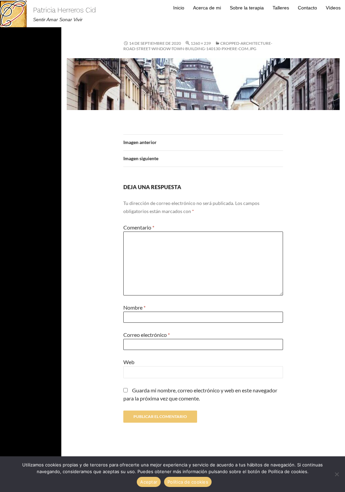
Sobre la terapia (247, 7)
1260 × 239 (201, 43)
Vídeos (333, 7)
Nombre (134, 307)
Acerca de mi (207, 7)
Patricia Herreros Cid (64, 10)
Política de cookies (187, 482)
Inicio (178, 7)
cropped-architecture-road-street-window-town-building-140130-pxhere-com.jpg (197, 46)
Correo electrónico (146, 334)
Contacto (307, 7)
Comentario (138, 227)
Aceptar (148, 482)
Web (128, 362)
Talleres (281, 7)
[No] (336, 474)
